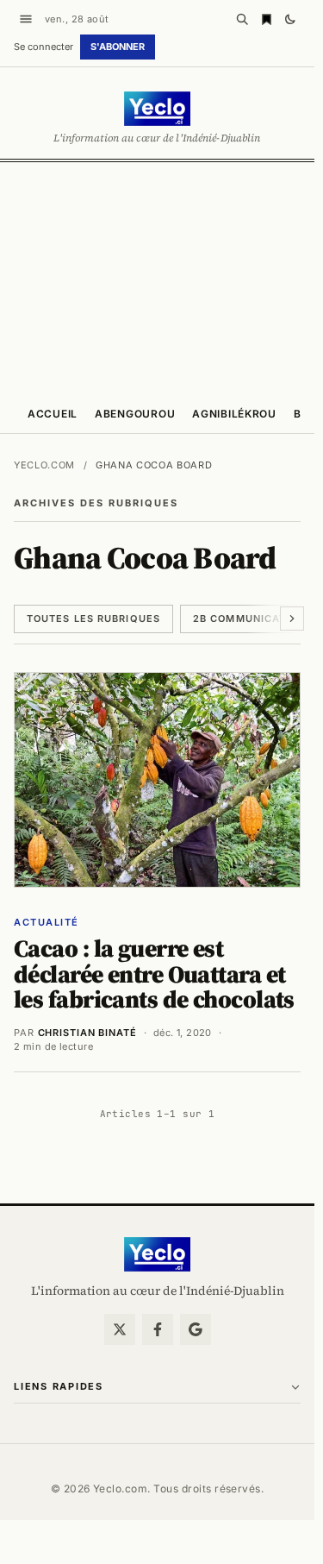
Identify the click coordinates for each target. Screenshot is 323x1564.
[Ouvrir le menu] (26, 19)
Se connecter (43, 47)
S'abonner (117, 47)
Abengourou (135, 413)
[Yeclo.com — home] (157, 108)
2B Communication (249, 618)
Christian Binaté (87, 1033)
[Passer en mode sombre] (290, 19)
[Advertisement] (161, 277)
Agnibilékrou (234, 413)
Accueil (53, 413)
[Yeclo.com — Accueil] (157, 1254)
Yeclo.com (44, 465)
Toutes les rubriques (93, 618)
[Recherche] (242, 19)
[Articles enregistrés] (266, 19)
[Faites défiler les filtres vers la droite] (292, 618)
